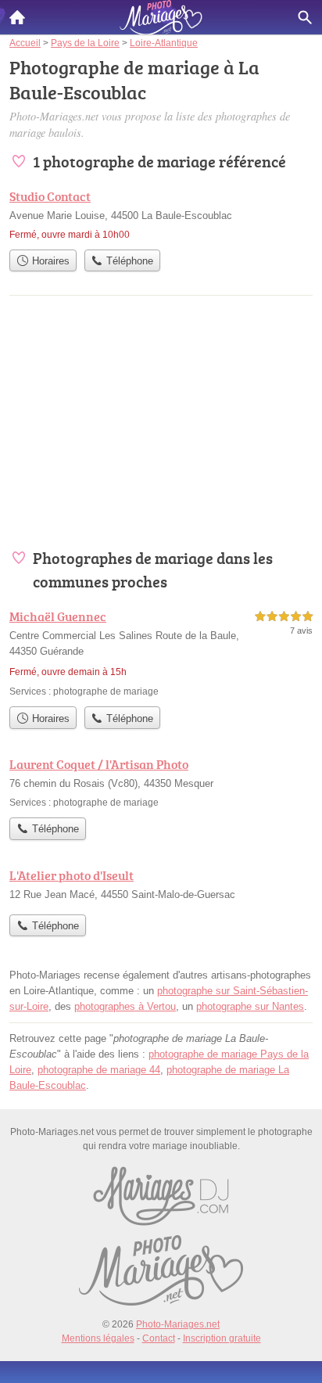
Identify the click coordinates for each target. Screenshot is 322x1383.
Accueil (17, 17)
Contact (158, 1338)
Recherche (305, 17)
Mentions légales (98, 1338)
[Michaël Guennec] (161, 653)
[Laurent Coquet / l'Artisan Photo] (161, 782)
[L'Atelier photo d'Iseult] (161, 886)
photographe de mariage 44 (99, 1070)
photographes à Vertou (125, 1006)
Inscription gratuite (222, 1338)
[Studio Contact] (161, 214)
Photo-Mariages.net (178, 1324)
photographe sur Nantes (250, 1006)
